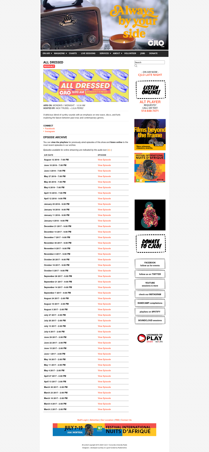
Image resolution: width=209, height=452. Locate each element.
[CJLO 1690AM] (105, 20)
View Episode (104, 159)
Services (104, 53)
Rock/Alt (49, 66)
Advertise (94, 419)
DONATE (153, 53)
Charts (73, 53)
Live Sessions (88, 53)
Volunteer (130, 53)
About (116, 53)
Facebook (50, 128)
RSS (117, 419)
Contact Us (126, 419)
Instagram (50, 131)
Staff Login (82, 419)
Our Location (107, 419)
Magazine (59, 53)
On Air (46, 53)
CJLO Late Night (150, 75)
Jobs (142, 53)
